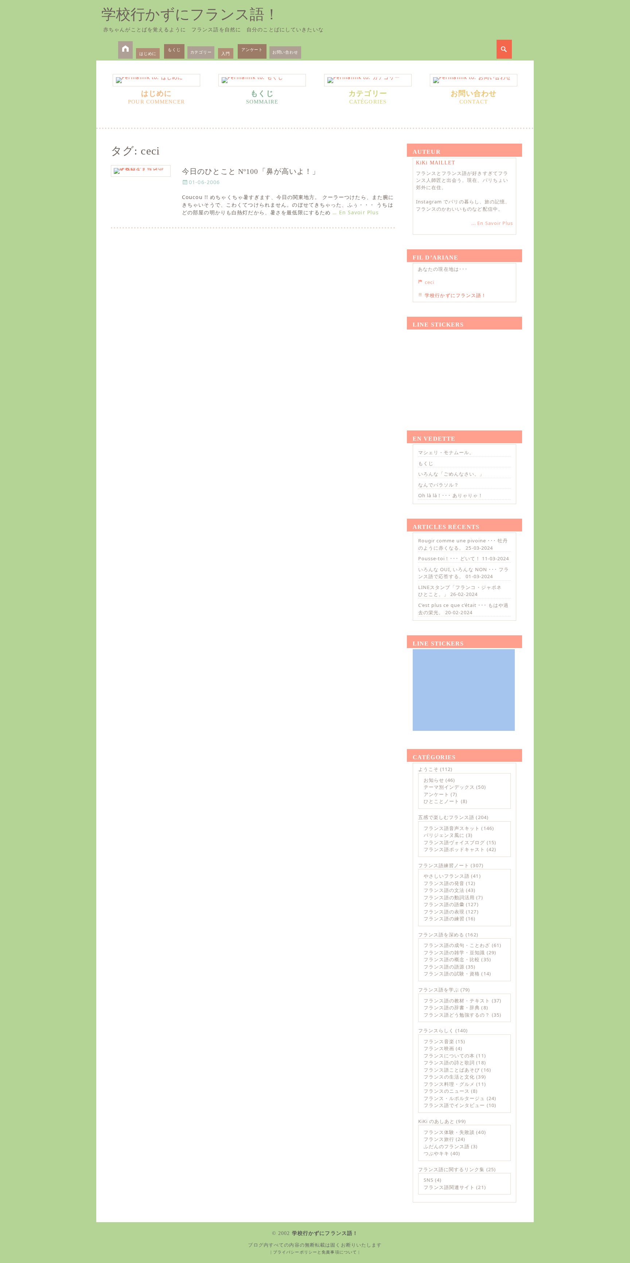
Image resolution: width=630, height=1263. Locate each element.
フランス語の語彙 (444, 904)
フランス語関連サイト (449, 1187)
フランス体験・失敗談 (449, 1132)
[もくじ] (262, 80)
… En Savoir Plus (355, 212)
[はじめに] (156, 80)
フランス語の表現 (444, 911)
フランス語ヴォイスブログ (454, 842)
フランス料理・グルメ (449, 1084)
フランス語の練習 (444, 918)
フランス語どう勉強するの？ (457, 1014)
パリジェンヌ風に (444, 835)
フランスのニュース (447, 1091)
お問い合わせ (285, 52)
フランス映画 (439, 1048)
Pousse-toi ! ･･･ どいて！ (449, 558)
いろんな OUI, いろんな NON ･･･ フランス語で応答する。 (463, 573)
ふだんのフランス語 (447, 1146)
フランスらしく (436, 1030)
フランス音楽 (439, 1041)
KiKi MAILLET (435, 162)
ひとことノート (441, 801)
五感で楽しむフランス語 (446, 817)
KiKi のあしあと (436, 1121)
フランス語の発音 (444, 883)
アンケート (252, 49)
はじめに (147, 53)
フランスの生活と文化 (449, 1076)
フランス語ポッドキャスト (454, 849)
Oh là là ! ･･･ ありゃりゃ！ (450, 495)
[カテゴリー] (368, 80)
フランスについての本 (449, 1055)
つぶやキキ (436, 1153)
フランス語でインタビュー (454, 1105)
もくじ (174, 49)
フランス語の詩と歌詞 (449, 1062)
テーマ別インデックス (449, 787)
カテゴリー (201, 52)
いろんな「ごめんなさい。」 (451, 474)
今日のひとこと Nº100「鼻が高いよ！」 (251, 171)
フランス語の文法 (444, 890)
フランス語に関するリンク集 (451, 1169)
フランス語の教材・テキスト (457, 1000)
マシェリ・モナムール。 (446, 452)
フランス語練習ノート (443, 865)
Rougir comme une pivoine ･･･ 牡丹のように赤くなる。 (463, 544)
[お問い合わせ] (473, 80)
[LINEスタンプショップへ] (464, 371)
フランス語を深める (441, 934)
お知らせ (434, 780)
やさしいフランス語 (447, 876)
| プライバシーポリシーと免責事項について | (315, 1252)
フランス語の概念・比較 (452, 959)
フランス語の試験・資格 (452, 973)
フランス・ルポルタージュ (454, 1098)
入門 (225, 53)
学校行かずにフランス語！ (190, 14)
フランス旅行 (439, 1139)
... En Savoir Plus (492, 223)
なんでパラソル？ (438, 485)
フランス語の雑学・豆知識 (454, 952)
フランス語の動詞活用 (449, 897)
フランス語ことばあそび (452, 1070)
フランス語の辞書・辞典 (452, 1007)
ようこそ (428, 769)
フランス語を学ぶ (438, 989)
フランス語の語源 (444, 966)
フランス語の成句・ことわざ (457, 945)
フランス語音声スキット (452, 828)
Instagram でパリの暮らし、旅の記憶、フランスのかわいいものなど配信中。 (463, 205)
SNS (428, 1180)
